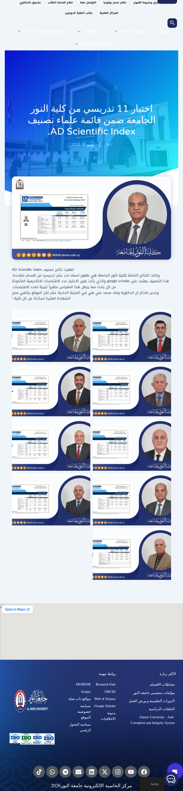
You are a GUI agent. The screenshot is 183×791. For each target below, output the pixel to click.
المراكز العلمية (109, 12)
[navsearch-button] (172, 23)
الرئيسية (163, 31)
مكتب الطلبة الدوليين (78, 12)
